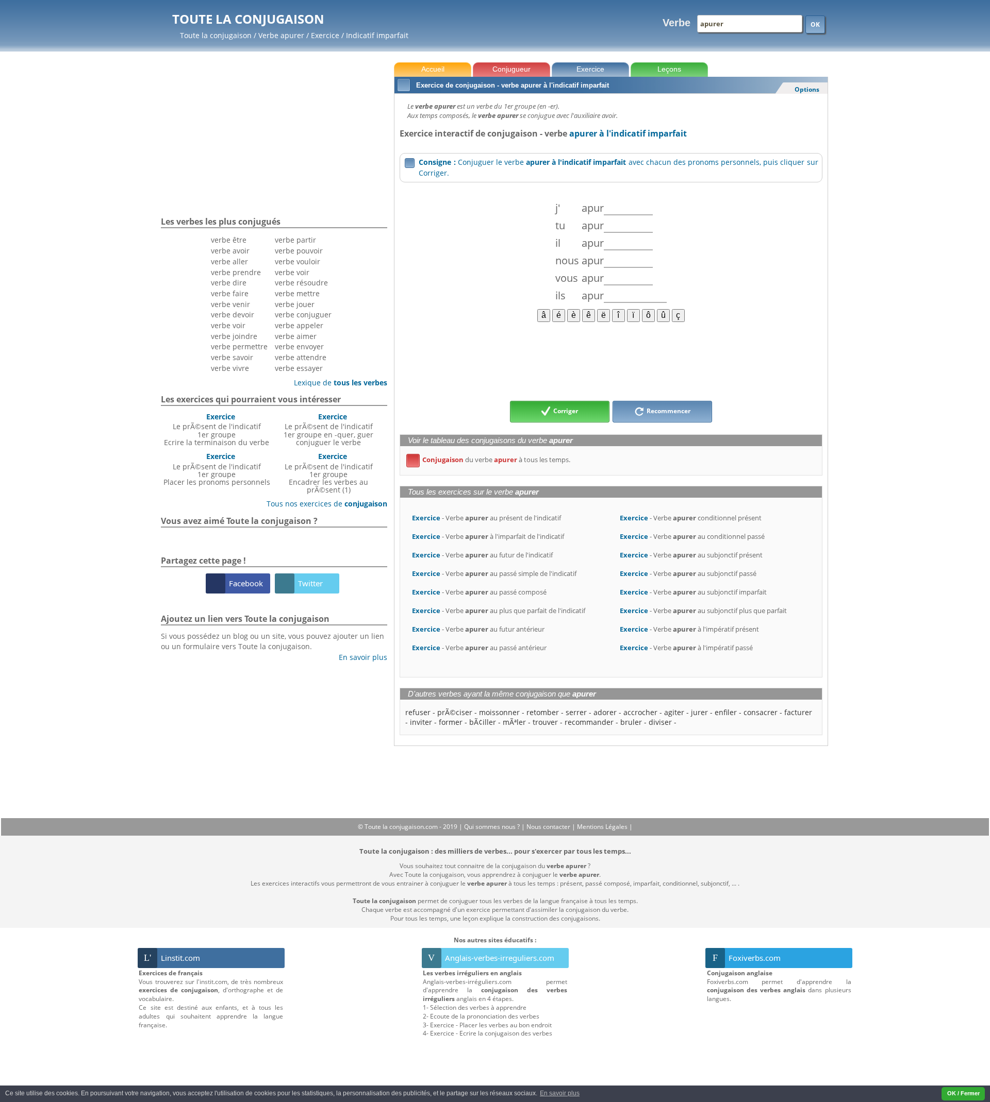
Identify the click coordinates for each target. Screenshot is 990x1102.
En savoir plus (359, 657)
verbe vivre (230, 368)
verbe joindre (234, 336)
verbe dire (228, 282)
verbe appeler (299, 325)
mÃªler (514, 722)
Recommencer (667, 410)
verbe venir (230, 304)
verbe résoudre (301, 282)
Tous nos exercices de (323, 503)
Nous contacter (549, 826)
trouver (545, 722)
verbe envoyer (299, 346)
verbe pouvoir (299, 251)
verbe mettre (297, 293)
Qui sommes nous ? (492, 826)
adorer (605, 712)
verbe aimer (296, 336)
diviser (660, 722)
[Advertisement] (611, 360)
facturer (798, 712)
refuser (418, 712)
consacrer (761, 712)
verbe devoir (232, 314)
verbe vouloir (297, 261)
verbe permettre (239, 346)
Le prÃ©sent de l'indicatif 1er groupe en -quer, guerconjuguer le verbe (328, 429)
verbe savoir (232, 357)
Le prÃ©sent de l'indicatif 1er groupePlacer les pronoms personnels (216, 469)
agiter (674, 712)
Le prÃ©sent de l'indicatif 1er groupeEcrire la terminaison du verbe (216, 429)
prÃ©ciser (454, 712)
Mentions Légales (603, 826)
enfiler (726, 712)
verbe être (228, 240)
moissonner (499, 712)
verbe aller (229, 261)
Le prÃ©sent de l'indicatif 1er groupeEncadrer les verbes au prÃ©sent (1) (329, 473)
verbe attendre (300, 357)
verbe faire (230, 293)
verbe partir (295, 240)
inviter (421, 722)
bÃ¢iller (482, 722)
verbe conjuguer (303, 314)
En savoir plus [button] (560, 1093)
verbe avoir (230, 251)
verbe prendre (236, 272)
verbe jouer (295, 304)
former (451, 722)
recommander (589, 722)
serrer (576, 712)
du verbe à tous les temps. (490, 459)
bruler (631, 722)
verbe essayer (299, 368)
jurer (699, 712)
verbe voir (228, 325)
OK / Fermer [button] (963, 1093)
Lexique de (336, 382)
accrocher (640, 712)
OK (815, 24)
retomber (542, 712)
